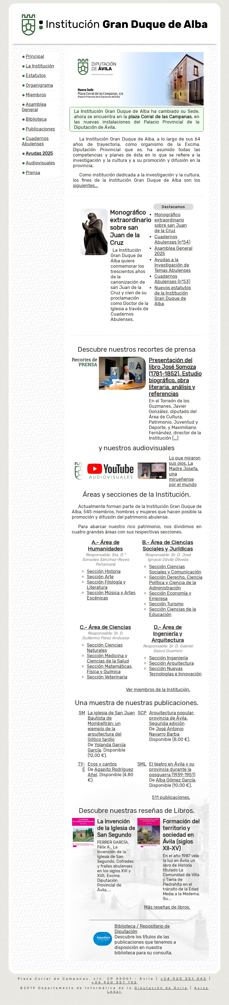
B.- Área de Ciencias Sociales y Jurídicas (167, 545)
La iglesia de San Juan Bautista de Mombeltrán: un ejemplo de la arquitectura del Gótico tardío (111, 726)
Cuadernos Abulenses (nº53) (172, 279)
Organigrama (39, 85)
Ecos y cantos (102, 764)
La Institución (40, 66)
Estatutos (36, 75)
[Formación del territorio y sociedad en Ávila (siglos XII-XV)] (148, 846)
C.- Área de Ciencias (105, 627)
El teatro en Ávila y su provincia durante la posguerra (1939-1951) (172, 769)
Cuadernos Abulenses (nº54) (172, 239)
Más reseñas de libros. (167, 907)
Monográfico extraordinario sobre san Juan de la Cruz (170, 222)
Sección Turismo (166, 604)
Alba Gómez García (175, 780)
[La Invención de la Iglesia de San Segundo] (83, 846)
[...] (175, 438)
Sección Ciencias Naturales (105, 647)
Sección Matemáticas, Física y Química (110, 669)
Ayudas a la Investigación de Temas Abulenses (172, 265)
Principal (35, 56)
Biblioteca (36, 119)
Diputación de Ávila (161, 988)
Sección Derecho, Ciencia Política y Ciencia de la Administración (175, 583)
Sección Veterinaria (107, 677)
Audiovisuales (40, 162)
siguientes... (85, 185)
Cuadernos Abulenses (35, 141)
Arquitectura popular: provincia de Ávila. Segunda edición (171, 718)
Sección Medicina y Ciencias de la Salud (108, 658)
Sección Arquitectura (171, 663)
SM (82, 712)
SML (141, 764)
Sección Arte (100, 576)
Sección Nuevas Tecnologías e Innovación (175, 671)
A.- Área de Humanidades (105, 545)
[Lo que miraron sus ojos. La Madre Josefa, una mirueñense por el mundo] (152, 477)
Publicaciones (40, 129)
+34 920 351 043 (184, 979)
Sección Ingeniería (168, 658)
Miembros (36, 94)
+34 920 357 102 (115, 982)
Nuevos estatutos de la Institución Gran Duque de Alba (172, 295)
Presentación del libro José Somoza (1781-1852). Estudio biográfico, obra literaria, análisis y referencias (175, 377)
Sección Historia (104, 571)
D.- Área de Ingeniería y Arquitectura (168, 633)
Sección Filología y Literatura (106, 584)
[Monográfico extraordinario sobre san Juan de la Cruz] (94, 253)
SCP (142, 712)
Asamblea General (34, 107)
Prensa (33, 172)
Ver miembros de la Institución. (158, 689)
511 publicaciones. (171, 797)
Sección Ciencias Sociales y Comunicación (175, 569)
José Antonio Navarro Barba (166, 731)
